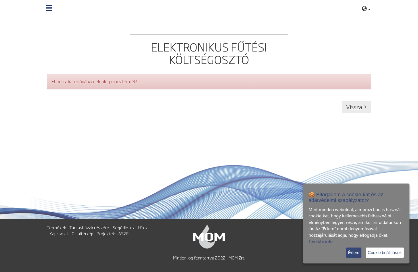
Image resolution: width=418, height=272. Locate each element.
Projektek (106, 233)
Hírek (143, 227)
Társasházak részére (89, 227)
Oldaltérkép (82, 233)
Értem (353, 252)
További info (321, 241)
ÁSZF (123, 233)
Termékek (56, 227)
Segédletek (123, 227)
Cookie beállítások (385, 252)
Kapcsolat (58, 233)
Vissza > (356, 106)
